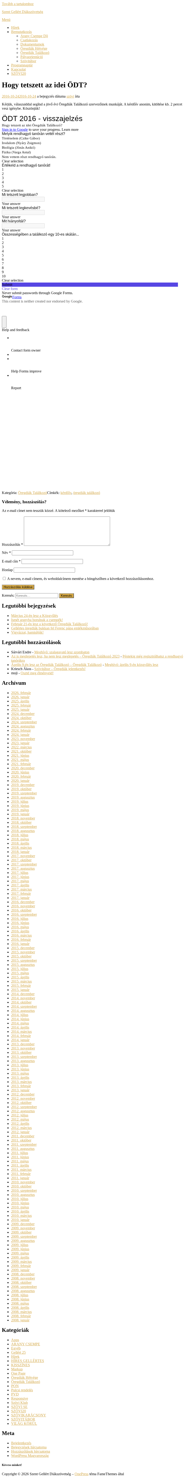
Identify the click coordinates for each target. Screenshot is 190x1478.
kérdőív (65, 493)
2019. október (21, 789)
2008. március (21, 1312)
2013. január (20, 1090)
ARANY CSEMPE (25, 1344)
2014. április (20, 1027)
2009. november (23, 1228)
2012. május (20, 1119)
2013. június (20, 1069)
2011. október (21, 1140)
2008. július (19, 1295)
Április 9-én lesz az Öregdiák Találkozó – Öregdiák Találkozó (56, 665)
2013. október (21, 1052)
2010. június (20, 1203)
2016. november (23, 906)
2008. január (20, 1320)
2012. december (23, 1094)
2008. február (21, 1316)
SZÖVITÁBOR (23, 1419)
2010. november (23, 1182)
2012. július (19, 1115)
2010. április (20, 1211)
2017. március (21, 889)
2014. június (20, 1019)
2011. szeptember (24, 1144)
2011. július (19, 1153)
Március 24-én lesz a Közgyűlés (34, 616)
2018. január (20, 852)
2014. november (23, 998)
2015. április (20, 977)
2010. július (19, 1199)
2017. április (20, 885)
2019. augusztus (23, 797)
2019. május (20, 810)
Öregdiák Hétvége (33, 48)
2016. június (20, 923)
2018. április (20, 843)
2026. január (20, 697)
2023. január (20, 743)
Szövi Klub (19, 1403)
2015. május (20, 973)
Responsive (19, 1398)
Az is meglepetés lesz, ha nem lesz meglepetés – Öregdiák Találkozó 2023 (65, 656)
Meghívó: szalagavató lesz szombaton (61, 652)
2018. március (21, 847)
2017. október (21, 860)
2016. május (20, 927)
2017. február (21, 893)
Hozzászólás (12, 544)
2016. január (20, 944)
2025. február (21, 705)
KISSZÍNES (20, 1365)
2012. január (20, 1132)
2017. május (20, 881)
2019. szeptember (24, 793)
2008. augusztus (23, 1291)
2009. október (21, 1232)
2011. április (20, 1165)
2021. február (21, 764)
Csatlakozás (29, 40)
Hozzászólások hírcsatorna (30, 1451)
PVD (15, 1394)
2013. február (21, 1086)
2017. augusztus (23, 868)
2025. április (20, 701)
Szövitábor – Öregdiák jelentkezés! (60, 669)
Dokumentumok (32, 44)
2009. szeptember (24, 1236)
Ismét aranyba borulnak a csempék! (37, 620)
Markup (17, 1369)
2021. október (21, 751)
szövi (70, 96)
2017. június (20, 877)
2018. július (19, 835)
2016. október (21, 910)
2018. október (21, 822)
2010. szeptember (24, 1190)
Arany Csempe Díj (34, 36)
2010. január (20, 1220)
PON (15, 1386)
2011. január (20, 1178)
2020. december (23, 768)
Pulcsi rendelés (22, 1390)
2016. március (21, 935)
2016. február (21, 939)
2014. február (21, 1036)
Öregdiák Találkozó (34, 53)
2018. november (23, 818)
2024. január (20, 735)
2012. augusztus (23, 1111)
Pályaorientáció (31, 57)
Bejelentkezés (21, 1443)
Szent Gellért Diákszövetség (22, 12)
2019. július (19, 801)
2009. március (21, 1262)
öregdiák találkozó (86, 493)
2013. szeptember (24, 1057)
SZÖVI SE (19, 1407)
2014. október (21, 1002)
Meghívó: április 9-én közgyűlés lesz (131, 665)
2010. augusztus (23, 1195)
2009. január (20, 1270)
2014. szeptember (24, 1006)
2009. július (19, 1245)
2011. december (22, 1136)
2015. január (20, 990)
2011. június (20, 1157)
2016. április (20, 931)
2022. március (21, 747)
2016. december (23, 902)
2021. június (20, 755)
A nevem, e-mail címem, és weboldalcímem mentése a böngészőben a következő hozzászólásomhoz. (80, 579)
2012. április (20, 1124)
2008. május (20, 1303)
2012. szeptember (24, 1107)
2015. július (19, 969)
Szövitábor (28, 61)
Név (6, 553)
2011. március (21, 1170)
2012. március (21, 1128)
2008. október (21, 1282)
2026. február (21, 693)
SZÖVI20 (18, 74)
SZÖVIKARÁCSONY (28, 1415)
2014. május (20, 1023)
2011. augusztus (23, 1149)
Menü (6, 20)
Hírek (15, 28)
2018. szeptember (24, 827)
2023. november (23, 739)
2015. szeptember (24, 960)
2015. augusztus (23, 965)
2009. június (20, 1249)
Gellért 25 (18, 1352)
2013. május (20, 1073)
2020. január (20, 781)
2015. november (23, 952)
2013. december (23, 1044)
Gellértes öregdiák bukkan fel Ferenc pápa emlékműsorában (55, 628)
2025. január (20, 709)
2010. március (21, 1216)
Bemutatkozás (21, 32)
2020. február (21, 776)
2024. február (21, 730)
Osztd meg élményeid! (37, 673)
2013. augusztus (23, 1061)
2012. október (21, 1103)
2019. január (20, 814)
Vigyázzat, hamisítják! (27, 632)
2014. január (20, 1040)
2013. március (21, 1082)
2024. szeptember (24, 722)
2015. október (21, 956)
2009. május (20, 1253)
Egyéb (16, 1348)
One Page (18, 1373)
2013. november (23, 1048)
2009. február (21, 1266)
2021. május (20, 760)
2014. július (19, 1015)
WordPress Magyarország (30, 1456)
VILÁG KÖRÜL (24, 1423)
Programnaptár (22, 65)
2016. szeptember (24, 914)
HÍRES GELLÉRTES (27, 1361)
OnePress (82, 1474)
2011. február (21, 1174)
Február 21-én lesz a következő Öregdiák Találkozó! (49, 624)
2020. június (20, 772)
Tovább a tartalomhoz (18, 4)
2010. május (20, 1207)
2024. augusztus (23, 726)
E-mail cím (11, 561)
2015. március (21, 981)
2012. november (23, 1098)
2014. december (23, 994)
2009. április (20, 1257)
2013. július (19, 1065)
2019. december (23, 785)
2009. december (23, 1224)
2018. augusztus (23, 831)
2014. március (21, 1032)
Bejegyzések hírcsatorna (29, 1447)
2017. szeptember (24, 864)
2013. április (20, 1078)
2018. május (20, 839)
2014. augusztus (23, 1011)
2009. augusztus (23, 1241)
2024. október (21, 718)
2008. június (20, 1299)
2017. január (20, 898)
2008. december (23, 1274)
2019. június (20, 806)
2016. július (19, 919)
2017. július (19, 873)
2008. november (23, 1278)
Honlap (7, 570)
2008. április (20, 1308)
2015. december (23, 948)
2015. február (21, 986)
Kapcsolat (18, 69)
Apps (15, 1340)
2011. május (20, 1161)
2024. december (23, 714)
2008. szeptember (24, 1287)
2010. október (21, 1186)
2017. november (23, 856)
